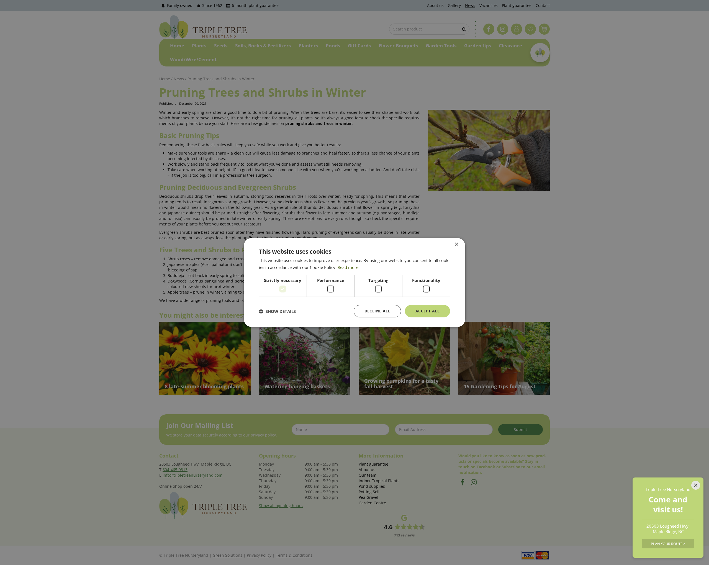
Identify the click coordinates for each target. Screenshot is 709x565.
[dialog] (354, 282)
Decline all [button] (377, 311)
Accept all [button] (427, 311)
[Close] (695, 485)
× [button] (456, 244)
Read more (348, 267)
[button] (277, 311)
